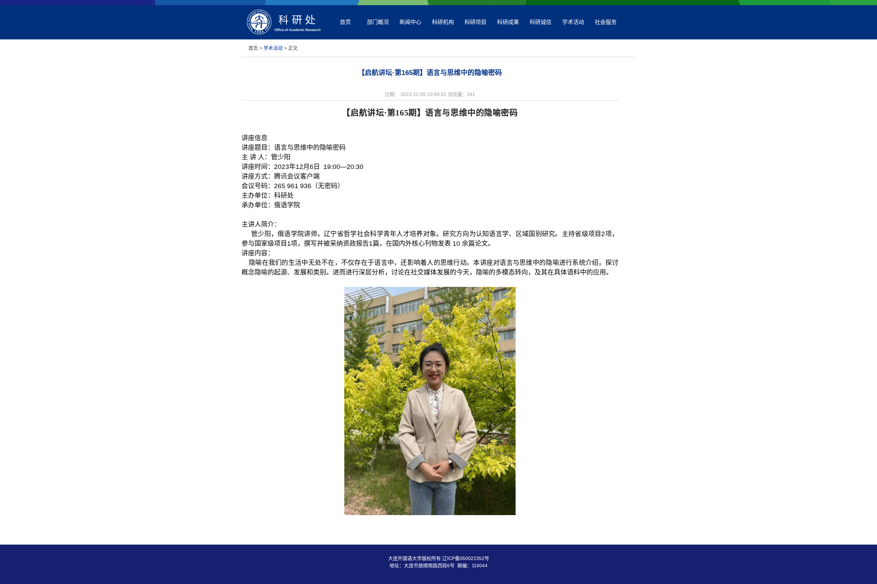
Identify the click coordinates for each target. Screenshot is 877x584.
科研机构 (443, 22)
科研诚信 (541, 22)
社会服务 (606, 22)
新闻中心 (410, 22)
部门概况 (378, 22)
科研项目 (475, 22)
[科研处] (284, 35)
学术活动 (573, 22)
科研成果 (508, 22)
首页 (345, 22)
